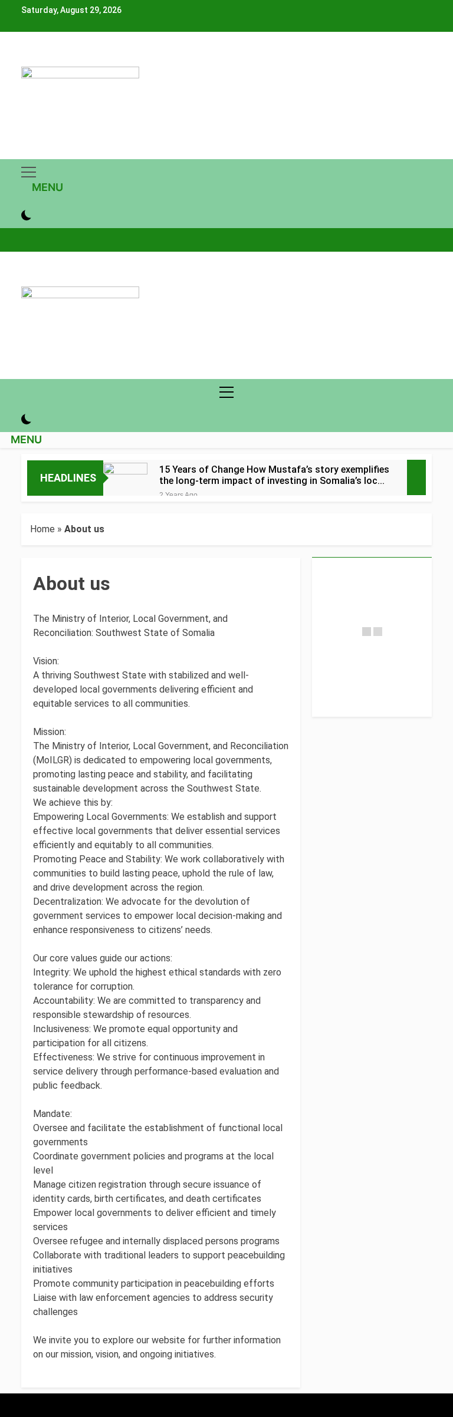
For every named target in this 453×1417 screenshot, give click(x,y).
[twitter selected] (38, 59)
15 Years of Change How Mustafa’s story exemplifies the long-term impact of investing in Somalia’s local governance (274, 475)
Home (42, 529)
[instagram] (31, 59)
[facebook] (24, 59)
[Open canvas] (28, 172)
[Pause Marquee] (416, 477)
